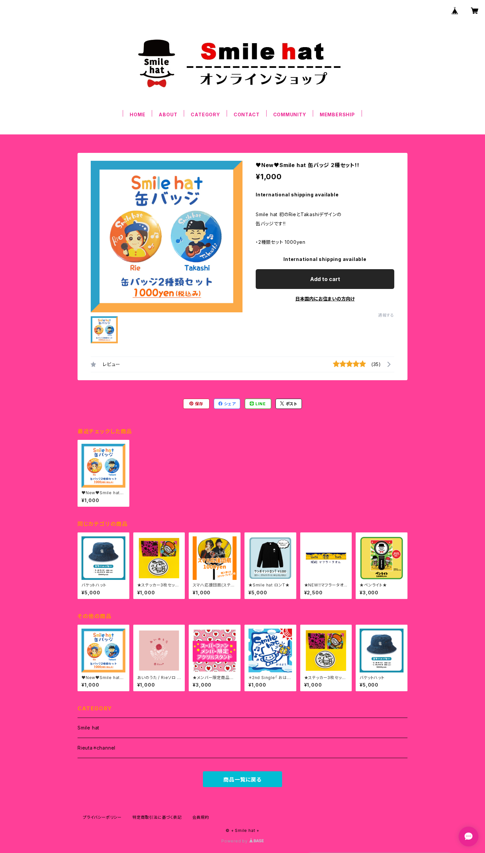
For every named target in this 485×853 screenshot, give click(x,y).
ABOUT (168, 114)
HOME (137, 114)
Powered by (235, 841)
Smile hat (88, 727)
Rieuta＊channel (96, 748)
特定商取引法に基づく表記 (157, 817)
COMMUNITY (289, 114)
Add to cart (325, 279)
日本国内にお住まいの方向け (325, 298)
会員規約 (200, 817)
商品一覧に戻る (242, 779)
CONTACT (247, 114)
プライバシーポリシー (102, 817)
